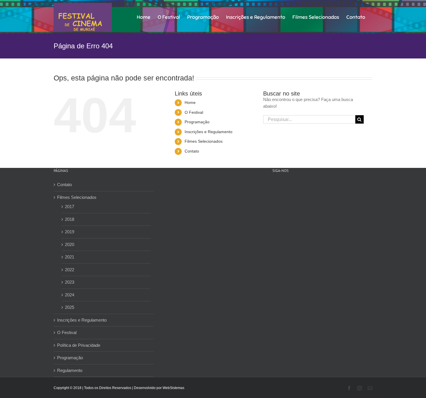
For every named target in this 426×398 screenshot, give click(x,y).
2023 (69, 282)
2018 (69, 219)
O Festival (194, 112)
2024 (69, 294)
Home (190, 102)
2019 (69, 231)
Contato (192, 151)
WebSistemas (173, 388)
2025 (69, 307)
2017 (69, 206)
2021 (69, 256)
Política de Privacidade (78, 345)
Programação (197, 122)
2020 (69, 244)
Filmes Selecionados (204, 141)
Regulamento (69, 370)
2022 (69, 269)
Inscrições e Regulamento (208, 131)
